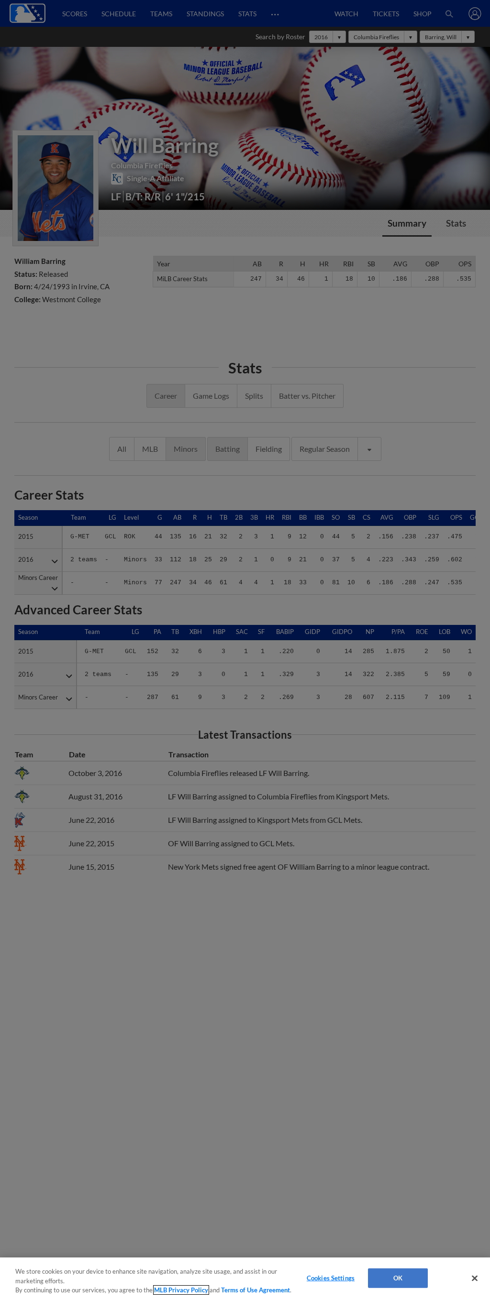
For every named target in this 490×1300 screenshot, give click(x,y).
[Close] (474, 1278)
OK (397, 1277)
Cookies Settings (331, 1277)
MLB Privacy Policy (181, 1290)
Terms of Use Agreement (255, 1290)
